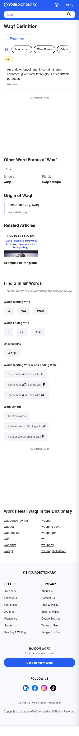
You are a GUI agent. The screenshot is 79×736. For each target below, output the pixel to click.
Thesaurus (10, 598)
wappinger (48, 532)
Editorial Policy (50, 611)
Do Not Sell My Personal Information (39, 703)
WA (23, 311)
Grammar (10, 611)
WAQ (40, 311)
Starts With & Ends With (25, 374)
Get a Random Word (39, 662)
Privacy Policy (49, 605)
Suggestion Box (50, 632)
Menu (70, 4)
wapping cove (50, 526)
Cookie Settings (50, 618)
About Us (47, 591)
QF (22, 332)
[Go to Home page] (20, 4)
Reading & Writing (15, 632)
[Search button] (69, 14)
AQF (38, 332)
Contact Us (48, 598)
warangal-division (53, 551)
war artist (10, 545)
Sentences (10, 605)
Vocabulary (10, 618)
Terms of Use (49, 625)
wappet (9, 526)
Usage (8, 625)
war (43, 539)
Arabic (19, 205)
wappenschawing (16, 520)
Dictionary (10, 591)
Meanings (17, 38)
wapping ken (12, 532)
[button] (56, 5)
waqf (12, 353)
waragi (8, 551)
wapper (46, 520)
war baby (47, 545)
